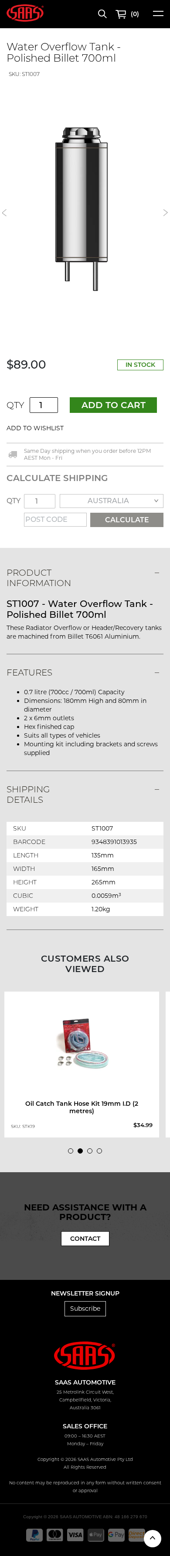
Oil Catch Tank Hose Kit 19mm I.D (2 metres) (81, 1107)
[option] (85, 208)
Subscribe (85, 1308)
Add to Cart (114, 405)
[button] (86, 428)
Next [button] (165, 212)
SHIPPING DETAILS (28, 794)
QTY (15, 405)
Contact (85, 1239)
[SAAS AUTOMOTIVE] (25, 12)
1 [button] (72, 1153)
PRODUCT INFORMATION (39, 577)
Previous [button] (4, 212)
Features (29, 672)
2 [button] (82, 1153)
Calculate (127, 520)
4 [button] (101, 1153)
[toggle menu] (158, 16)
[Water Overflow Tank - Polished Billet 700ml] (85, 208)
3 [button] (92, 1153)
